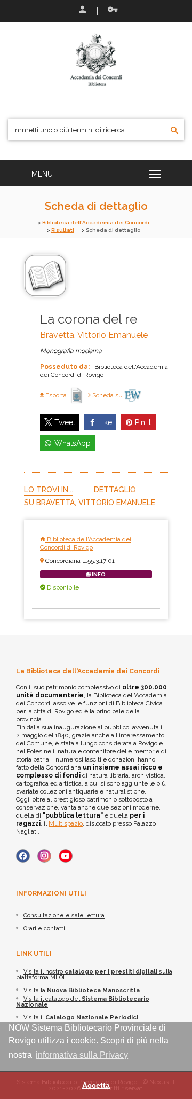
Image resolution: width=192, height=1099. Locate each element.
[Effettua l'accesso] (81, 10)
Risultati (62, 230)
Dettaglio (115, 489)
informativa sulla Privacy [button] (82, 1054)
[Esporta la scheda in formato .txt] (77, 395)
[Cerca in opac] (175, 130)
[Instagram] (44, 856)
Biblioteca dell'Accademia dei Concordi (95, 222)
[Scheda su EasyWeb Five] (132, 395)
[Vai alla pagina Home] (96, 60)
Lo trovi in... (48, 489)
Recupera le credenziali (110, 10)
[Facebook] (23, 856)
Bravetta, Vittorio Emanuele (94, 335)
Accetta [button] (96, 1085)
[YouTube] (66, 856)
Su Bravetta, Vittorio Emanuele (89, 502)
